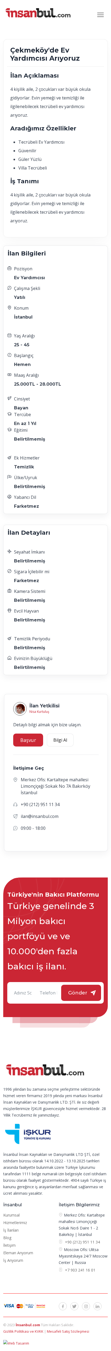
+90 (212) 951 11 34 (82, 1242)
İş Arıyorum (13, 1260)
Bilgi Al (60, 740)
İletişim (9, 1245)
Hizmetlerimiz (15, 1222)
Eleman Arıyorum (18, 1252)
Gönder (77, 993)
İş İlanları (11, 1230)
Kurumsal (11, 1215)
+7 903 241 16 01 (79, 1270)
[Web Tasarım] (16, 1343)
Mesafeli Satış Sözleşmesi (68, 1331)
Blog (7, 1237)
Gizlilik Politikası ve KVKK (23, 1331)
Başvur (28, 740)
